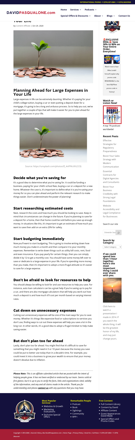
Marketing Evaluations (49, 410)
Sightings (76, 410)
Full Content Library (110, 404)
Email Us (88, 433)
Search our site (110, 224)
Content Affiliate (23, 26)
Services (74, 10)
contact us (43, 387)
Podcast (76, 404)
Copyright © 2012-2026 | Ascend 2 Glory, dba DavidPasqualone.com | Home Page (42, 433)
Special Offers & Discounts (74, 16)
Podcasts (89, 10)
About (97, 16)
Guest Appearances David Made (110, 414)
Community (78, 413)
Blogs (109, 16)
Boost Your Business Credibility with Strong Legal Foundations (110, 194)
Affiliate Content (109, 410)
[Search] (118, 232)
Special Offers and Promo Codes (110, 419)
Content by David (109, 407)
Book (74, 407)
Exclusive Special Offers (52, 415)
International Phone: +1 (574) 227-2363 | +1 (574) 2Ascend (105, 2)
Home (64, 10)
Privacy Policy (78, 433)
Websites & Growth (53, 406)
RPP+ (75, 416)
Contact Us (124, 16)
